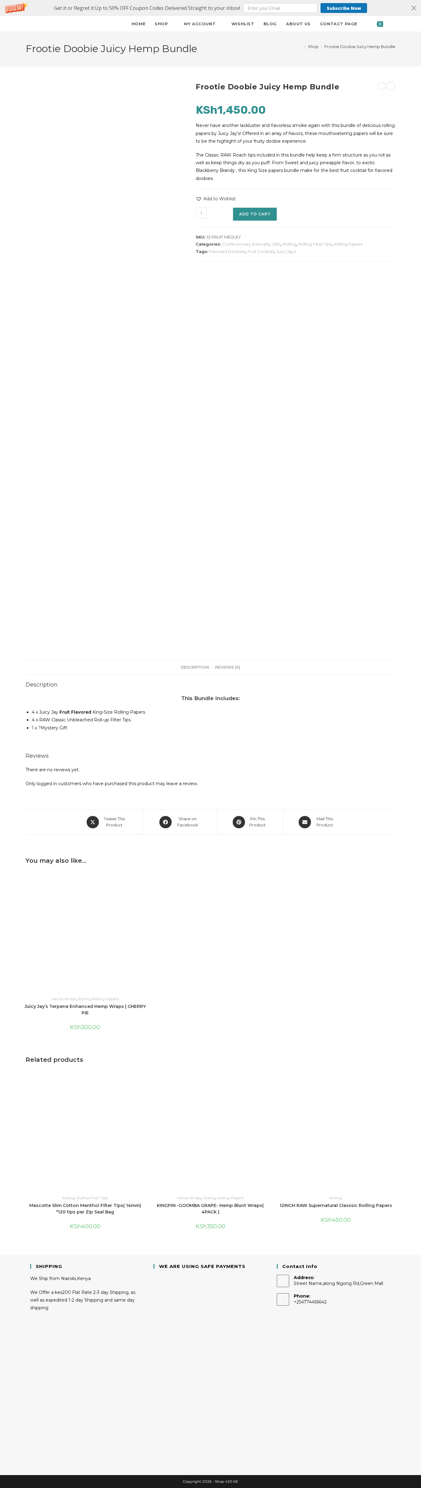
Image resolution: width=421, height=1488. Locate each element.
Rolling (289, 244)
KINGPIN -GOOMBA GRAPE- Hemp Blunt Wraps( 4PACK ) (210, 1209)
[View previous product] (381, 86)
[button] (210, 8)
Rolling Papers (348, 244)
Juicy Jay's (286, 251)
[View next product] (391, 86)
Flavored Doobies (227, 251)
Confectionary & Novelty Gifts (251, 244)
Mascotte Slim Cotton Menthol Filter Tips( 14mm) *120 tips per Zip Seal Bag (85, 1209)
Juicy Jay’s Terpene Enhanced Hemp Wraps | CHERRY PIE (85, 1010)
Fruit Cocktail (260, 251)
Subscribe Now (344, 8)
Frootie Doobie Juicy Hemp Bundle (360, 46)
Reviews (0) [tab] (227, 667)
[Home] (300, 46)
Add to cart (255, 214)
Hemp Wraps (63, 999)
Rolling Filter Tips (315, 244)
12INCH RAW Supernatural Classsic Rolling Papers (336, 1205)
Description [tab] (195, 667)
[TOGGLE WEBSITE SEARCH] (394, 23)
